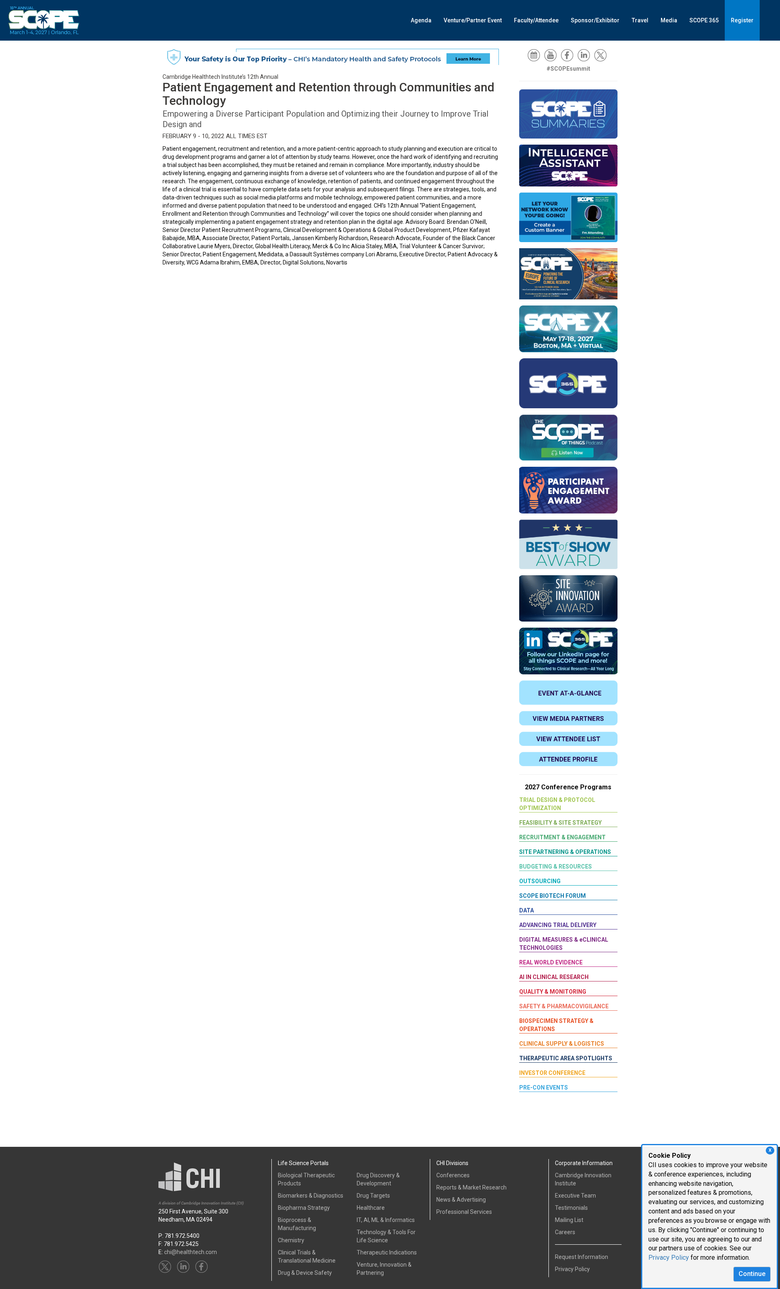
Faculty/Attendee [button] (536, 20)
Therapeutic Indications (387, 1252)
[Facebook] (568, 55)
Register (742, 20)
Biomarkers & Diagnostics (310, 1195)
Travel (640, 20)
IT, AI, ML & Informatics (386, 1220)
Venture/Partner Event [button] (473, 20)
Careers (565, 1232)
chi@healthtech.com (190, 1252)
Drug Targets (373, 1195)
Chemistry (291, 1240)
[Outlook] (535, 55)
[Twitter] (601, 55)
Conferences (453, 1175)
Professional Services (464, 1212)
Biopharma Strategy (304, 1208)
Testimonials (571, 1208)
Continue (752, 1274)
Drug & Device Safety (305, 1273)
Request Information (581, 1257)
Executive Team (575, 1195)
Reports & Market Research (471, 1187)
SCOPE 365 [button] (704, 20)
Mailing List (569, 1220)
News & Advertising (461, 1199)
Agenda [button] (421, 20)
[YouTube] (551, 55)
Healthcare (371, 1208)
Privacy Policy (668, 1257)
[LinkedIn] (585, 55)
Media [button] (669, 20)
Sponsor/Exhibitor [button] (595, 20)
